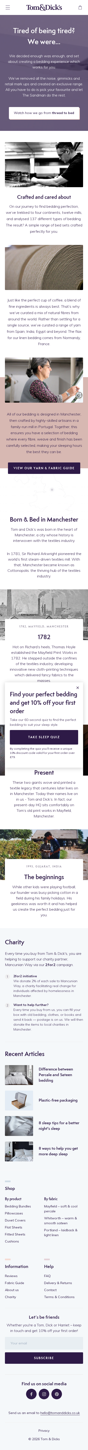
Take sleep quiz (44, 737)
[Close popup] (78, 688)
